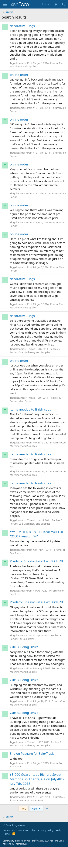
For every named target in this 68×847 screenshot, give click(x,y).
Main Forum (25, 401)
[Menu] (5, 4)
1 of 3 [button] (23, 808)
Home (6, 833)
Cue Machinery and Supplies (36, 64)
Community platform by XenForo (33, 840)
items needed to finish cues (30, 409)
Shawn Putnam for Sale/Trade (32, 753)
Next (35, 808)
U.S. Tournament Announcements (37, 798)
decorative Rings (22, 26)
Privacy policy (45, 830)
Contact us (9, 830)
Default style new (15, 825)
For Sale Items (26, 638)
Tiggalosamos (18, 63)
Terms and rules (26, 830)
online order (19, 74)
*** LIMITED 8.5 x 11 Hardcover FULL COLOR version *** (37, 534)
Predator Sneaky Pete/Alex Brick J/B (36, 561)
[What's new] (56, 4)
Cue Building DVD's (24, 647)
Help (58, 830)
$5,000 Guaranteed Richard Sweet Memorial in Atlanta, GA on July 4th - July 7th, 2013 (37, 779)
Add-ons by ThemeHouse (15, 843)
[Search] (63, 4)
